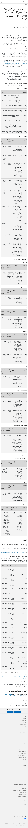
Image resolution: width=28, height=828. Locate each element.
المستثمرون (24, 812)
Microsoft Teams (23, 780)
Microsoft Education (23, 744)
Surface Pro (24, 718)
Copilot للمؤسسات (23, 722)
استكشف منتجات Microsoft (22, 728)
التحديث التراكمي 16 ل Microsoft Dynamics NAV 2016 (13, 552)
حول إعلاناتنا (24, 825)
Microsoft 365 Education (22, 751)
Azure (25, 769)
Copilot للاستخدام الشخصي (22, 724)
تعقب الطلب (24, 738)
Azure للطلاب (24, 759)
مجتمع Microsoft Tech (23, 792)
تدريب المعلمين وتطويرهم (22, 755)
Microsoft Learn (23, 788)
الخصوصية (16, 823)
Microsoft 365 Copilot (23, 778)
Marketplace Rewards (23, 798)
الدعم (25, 4)
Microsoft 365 (24, 726)
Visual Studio (24, 800)
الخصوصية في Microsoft (22, 810)
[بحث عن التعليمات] (23, 2)
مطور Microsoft (24, 786)
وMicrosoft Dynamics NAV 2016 (17, 695)
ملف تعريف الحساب (23, 734)
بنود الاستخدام (12, 823)
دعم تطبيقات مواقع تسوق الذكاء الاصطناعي (19, 790)
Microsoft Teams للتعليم (22, 749)
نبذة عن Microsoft (23, 808)
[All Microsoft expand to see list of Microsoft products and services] (26, 1)
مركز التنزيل (24, 736)
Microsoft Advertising (23, 775)
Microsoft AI (24, 765)
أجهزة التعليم (24, 747)
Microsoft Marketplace (22, 794)
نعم (17, 711)
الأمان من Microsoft (23, 767)
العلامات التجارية (6, 823)
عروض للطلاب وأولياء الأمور (22, 757)
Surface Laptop (24, 720)
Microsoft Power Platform (22, 796)
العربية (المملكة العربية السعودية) (19, 816)
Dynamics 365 (24, 771)
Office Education (23, 753)
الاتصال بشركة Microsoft (22, 823)
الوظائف (25, 806)
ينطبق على (24, 22)
